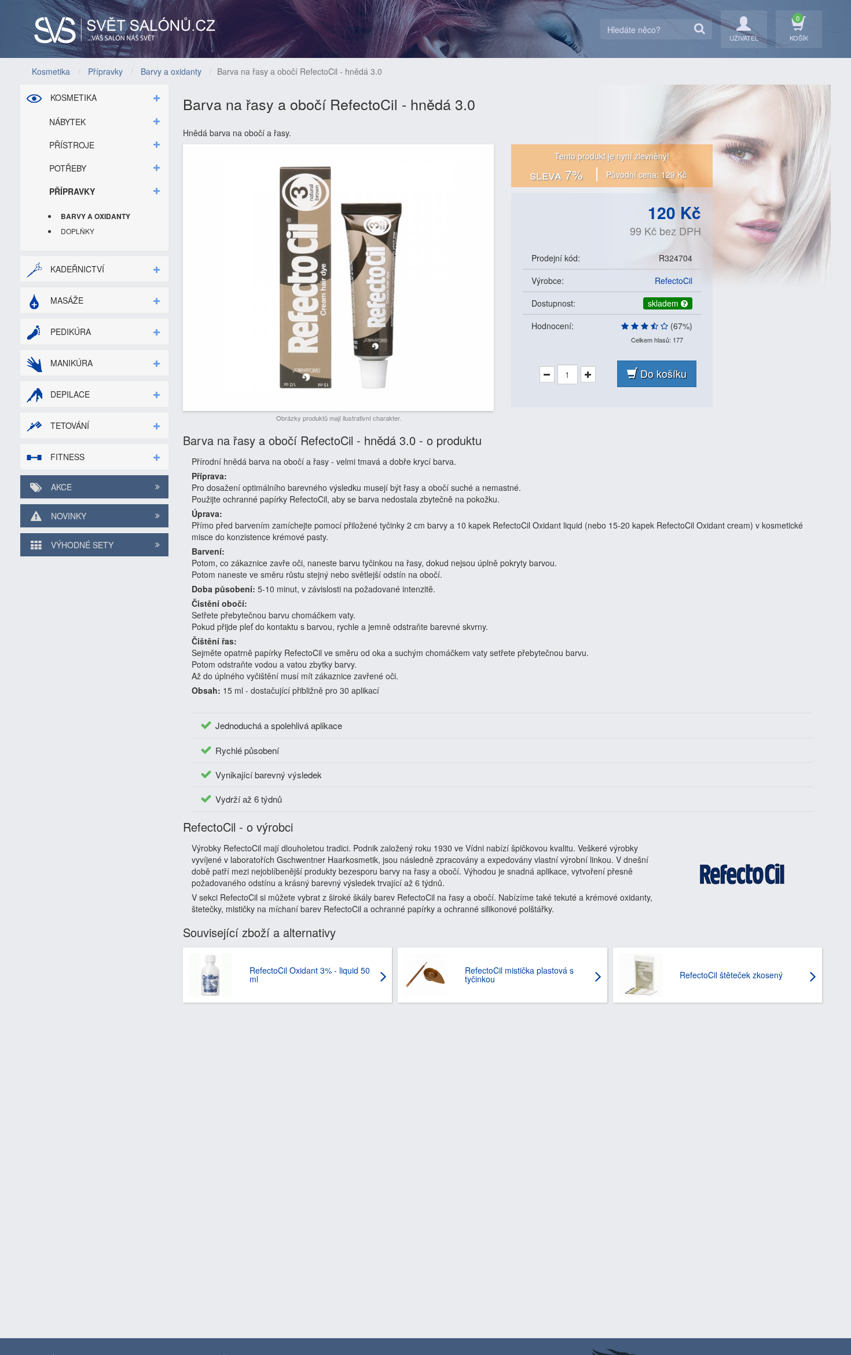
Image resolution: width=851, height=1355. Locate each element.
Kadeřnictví (76, 269)
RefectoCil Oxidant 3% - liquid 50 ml (310, 974)
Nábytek (67, 122)
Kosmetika (72, 97)
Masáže (65, 300)
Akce (60, 487)
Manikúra (70, 363)
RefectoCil (673, 280)
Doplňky (77, 231)
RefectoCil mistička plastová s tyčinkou (519, 974)
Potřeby (67, 168)
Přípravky (72, 191)
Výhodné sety (81, 545)
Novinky (67, 516)
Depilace (69, 394)
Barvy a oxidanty (95, 216)
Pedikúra (69, 331)
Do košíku (662, 373)
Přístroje (71, 145)
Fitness (66, 456)
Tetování (68, 425)
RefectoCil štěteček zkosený (731, 975)
